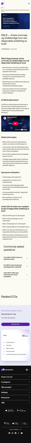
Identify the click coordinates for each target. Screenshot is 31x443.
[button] (28, 4)
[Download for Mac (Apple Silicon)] (10, 410)
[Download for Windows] (21, 410)
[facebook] (9, 433)
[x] (19, 433)
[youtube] (22, 433)
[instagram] (12, 433)
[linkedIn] (15, 433)
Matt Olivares (6, 49)
